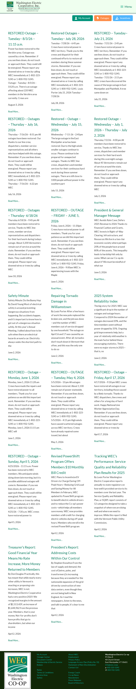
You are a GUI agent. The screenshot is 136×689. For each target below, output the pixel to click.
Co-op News (73, 675)
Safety (39, 678)
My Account (42, 654)
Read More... (14, 111)
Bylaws (40, 665)
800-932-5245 (114, 670)
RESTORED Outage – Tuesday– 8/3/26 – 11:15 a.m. (23, 38)
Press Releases (74, 680)
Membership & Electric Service (49, 662)
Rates (39, 670)
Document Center (44, 659)
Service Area (42, 675)
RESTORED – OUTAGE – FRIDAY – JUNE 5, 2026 (67, 215)
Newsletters (73, 678)
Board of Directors (76, 683)
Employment (73, 657)
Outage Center (43, 657)
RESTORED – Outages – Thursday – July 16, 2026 (24, 124)
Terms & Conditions (45, 672)
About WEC (73, 654)
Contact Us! (73, 667)
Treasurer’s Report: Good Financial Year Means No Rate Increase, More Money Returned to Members (24, 558)
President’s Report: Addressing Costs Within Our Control (65, 552)
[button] (126, 7)
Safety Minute (18, 296)
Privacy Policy (74, 659)
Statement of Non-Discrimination (82, 665)
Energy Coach (74, 672)
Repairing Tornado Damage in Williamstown (64, 301)
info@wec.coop (111, 665)
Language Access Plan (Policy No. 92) (83, 662)
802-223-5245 (113, 667)
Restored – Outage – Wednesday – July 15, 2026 (66, 124)
